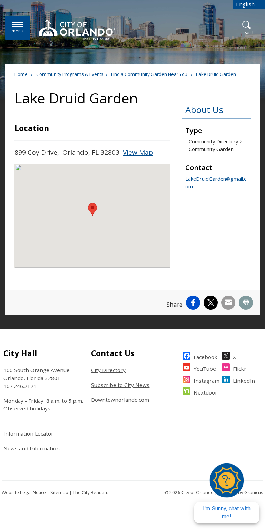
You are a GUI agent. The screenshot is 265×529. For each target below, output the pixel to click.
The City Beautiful (91, 492)
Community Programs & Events (70, 74)
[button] (92, 209)
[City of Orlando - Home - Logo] (77, 30)
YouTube (205, 368)
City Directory (108, 370)
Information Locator (28, 433)
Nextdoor (205, 392)
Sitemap (59, 492)
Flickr (239, 368)
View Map (138, 152)
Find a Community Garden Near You (149, 74)
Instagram (206, 380)
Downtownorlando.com (120, 399)
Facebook (205, 356)
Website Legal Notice (24, 492)
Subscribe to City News (120, 384)
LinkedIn (244, 380)
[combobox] (249, 4)
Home (21, 74)
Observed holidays (26, 408)
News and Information (31, 448)
